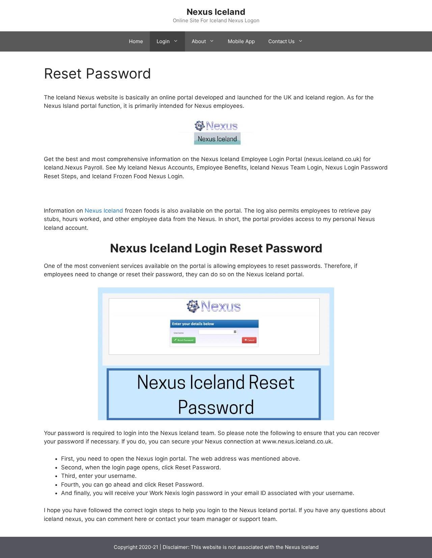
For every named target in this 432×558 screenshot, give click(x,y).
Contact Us (281, 41)
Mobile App (241, 41)
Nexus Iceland (216, 12)
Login (163, 41)
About (199, 41)
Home (136, 41)
